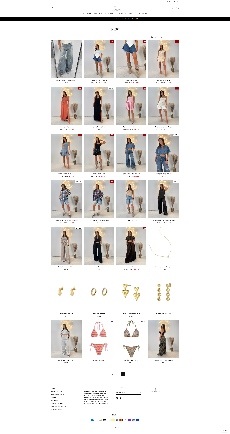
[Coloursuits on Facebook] (120, 398)
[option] (115, 19)
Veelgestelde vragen (56, 391)
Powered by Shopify (115, 427)
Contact (53, 388)
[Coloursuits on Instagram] (117, 398)
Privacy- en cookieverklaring (59, 406)
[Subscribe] (140, 392)
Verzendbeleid (55, 400)
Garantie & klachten (56, 409)
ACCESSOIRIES (144, 13)
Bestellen (53, 397)
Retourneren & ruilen (57, 403)
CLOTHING (122, 13)
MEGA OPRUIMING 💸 (94, 13)
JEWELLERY (132, 13)
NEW (82, 13)
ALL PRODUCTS (110, 13)
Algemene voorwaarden (57, 394)
